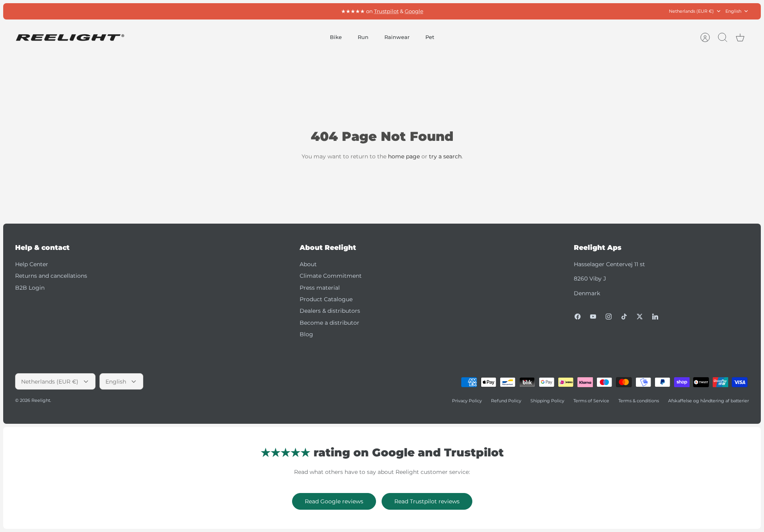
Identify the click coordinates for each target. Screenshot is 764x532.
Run (363, 37)
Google (414, 11)
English (733, 11)
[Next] (492, 11)
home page (404, 156)
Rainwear (396, 37)
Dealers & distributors (330, 310)
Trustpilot (386, 11)
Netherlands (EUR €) (691, 11)
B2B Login (30, 287)
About (308, 264)
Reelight (40, 400)
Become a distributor (329, 322)
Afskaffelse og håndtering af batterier (708, 400)
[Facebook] (577, 316)
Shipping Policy (547, 400)
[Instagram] (608, 316)
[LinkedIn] (655, 316)
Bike (336, 37)
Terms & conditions (638, 400)
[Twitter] (639, 316)
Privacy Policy (467, 400)
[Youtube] (593, 316)
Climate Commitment (331, 275)
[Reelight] (70, 38)
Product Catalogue (326, 299)
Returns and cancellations (51, 275)
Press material (320, 287)
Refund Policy (506, 400)
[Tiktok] (624, 316)
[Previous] (272, 11)
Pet (429, 37)
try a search (445, 156)
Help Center (31, 264)
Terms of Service (591, 400)
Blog (306, 334)
